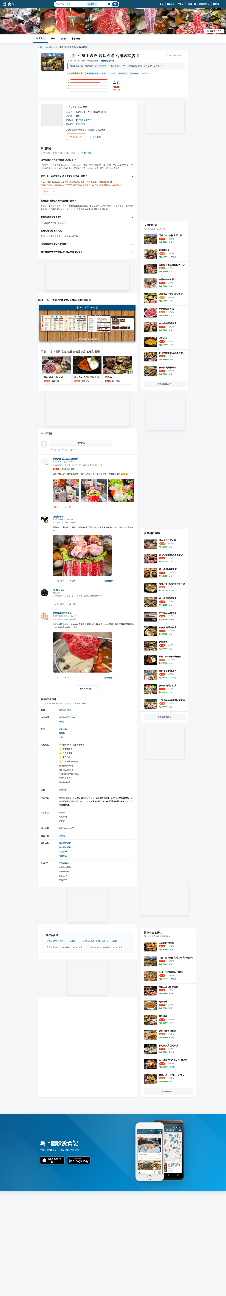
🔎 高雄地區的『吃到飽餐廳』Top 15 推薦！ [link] (100, 941)
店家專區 (203, 4)
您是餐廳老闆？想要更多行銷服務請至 (85, 130)
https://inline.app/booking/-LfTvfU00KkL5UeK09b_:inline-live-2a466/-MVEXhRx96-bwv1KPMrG (81, 185)
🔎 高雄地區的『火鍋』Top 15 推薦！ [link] (61, 941)
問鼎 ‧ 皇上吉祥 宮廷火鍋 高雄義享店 (101, 55)
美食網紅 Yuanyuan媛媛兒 (65, 459)
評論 (63, 38)
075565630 (80, 124)
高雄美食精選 (76, 73)
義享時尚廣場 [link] (65, 710)
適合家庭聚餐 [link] (65, 843)
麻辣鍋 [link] (62, 733)
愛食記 (40, 47)
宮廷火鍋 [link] (63, 729)
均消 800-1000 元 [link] (66, 828)
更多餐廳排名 (163, 384)
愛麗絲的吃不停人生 (62, 613)
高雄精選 (48, 47)
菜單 (53, 38)
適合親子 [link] (63, 851)
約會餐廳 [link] (134, 73)
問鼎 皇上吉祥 (85, 120)
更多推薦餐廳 (163, 717)
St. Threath (58, 590)
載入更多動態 (85, 689)
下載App (181, 4)
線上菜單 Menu (87, 307)
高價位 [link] (62, 836)
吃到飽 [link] (112, 73)
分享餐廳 (97, 137)
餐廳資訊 (40, 38)
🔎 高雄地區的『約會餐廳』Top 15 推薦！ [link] (107, 947)
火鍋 (55, 47)
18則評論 (116, 90)
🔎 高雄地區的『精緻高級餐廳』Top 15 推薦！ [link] (65, 947)
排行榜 (216, 4)
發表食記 (171, 4)
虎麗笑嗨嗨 (58, 516)
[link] (170, 242)
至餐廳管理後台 (94, 339)
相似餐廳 (76, 38)
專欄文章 (192, 4)
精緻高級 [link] (122, 73)
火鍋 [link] (104, 73)
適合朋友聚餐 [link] (65, 847)
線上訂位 (77, 137)
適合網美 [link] (63, 856)
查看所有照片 (215, 31)
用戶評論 (46, 433)
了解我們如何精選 (107, 61)
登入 (161, 4)
